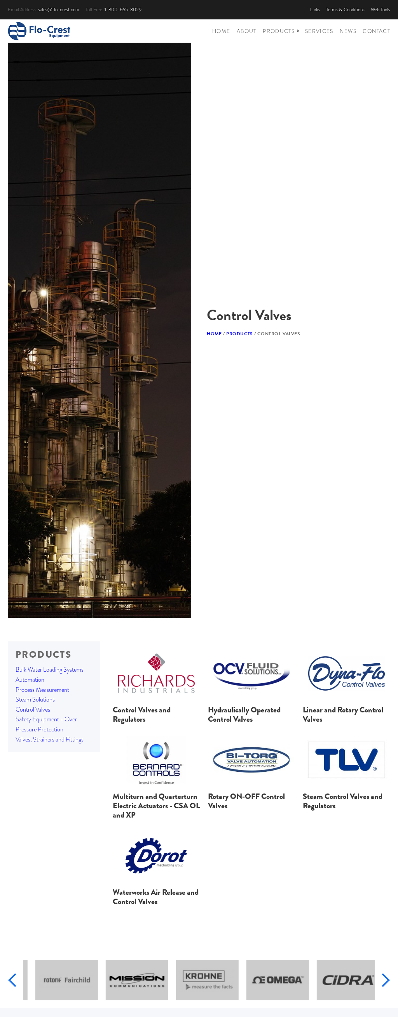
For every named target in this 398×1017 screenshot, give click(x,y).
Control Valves (33, 709)
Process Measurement (42, 689)
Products (239, 333)
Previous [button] (15, 980)
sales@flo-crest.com (58, 9)
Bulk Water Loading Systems (50, 669)
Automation (30, 679)
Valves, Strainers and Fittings (50, 739)
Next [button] (383, 980)
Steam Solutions (35, 699)
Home (214, 333)
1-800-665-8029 (123, 9)
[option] (58, 980)
